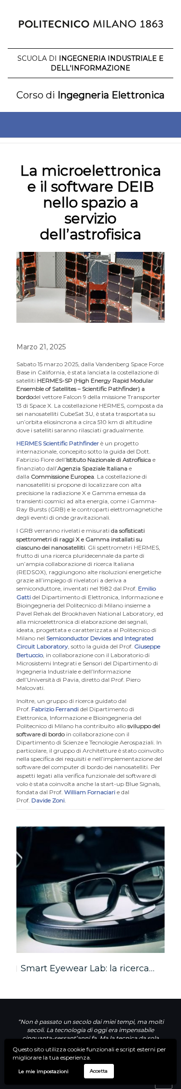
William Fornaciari (89, 792)
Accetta (99, 1071)
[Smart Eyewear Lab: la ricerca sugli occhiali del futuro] (90, 889)
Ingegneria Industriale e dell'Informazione (90, 63)
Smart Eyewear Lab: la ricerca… (87, 968)
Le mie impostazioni (43, 1071)
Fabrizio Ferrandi (55, 709)
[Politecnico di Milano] (90, 26)
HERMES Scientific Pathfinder (57, 443)
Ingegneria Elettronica (90, 95)
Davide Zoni (48, 800)
